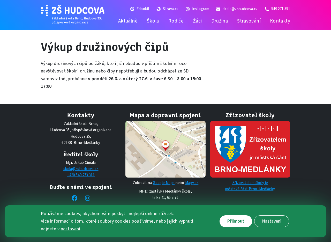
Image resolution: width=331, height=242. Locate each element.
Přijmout (235, 221)
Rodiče (176, 21)
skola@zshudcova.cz (81, 169)
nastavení (70, 229)
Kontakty (280, 21)
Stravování (249, 21)
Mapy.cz (192, 183)
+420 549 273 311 (81, 175)
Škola (153, 21)
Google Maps (164, 183)
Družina (219, 21)
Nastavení (271, 221)
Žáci (197, 21)
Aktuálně (128, 21)
